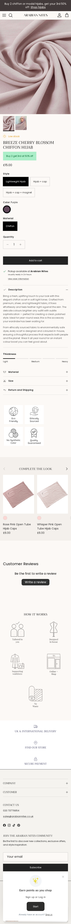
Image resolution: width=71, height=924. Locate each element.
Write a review (35, 582)
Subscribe (35, 867)
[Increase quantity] (21, 244)
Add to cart (35, 260)
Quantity (8, 236)
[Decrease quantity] (6, 244)
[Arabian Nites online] (35, 15)
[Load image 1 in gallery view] (35, 67)
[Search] (12, 15)
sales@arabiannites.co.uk (18, 816)
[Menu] (4, 15)
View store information (18, 279)
